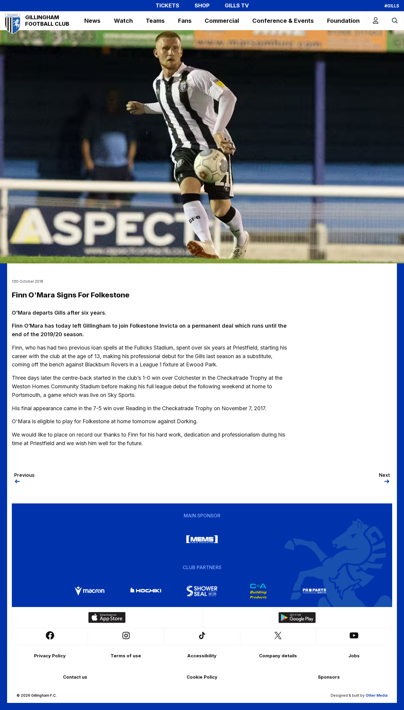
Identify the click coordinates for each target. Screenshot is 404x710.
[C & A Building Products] (258, 591)
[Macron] (89, 591)
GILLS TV (237, 5)
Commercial (222, 20)
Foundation (343, 20)
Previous (24, 475)
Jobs (354, 656)
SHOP (202, 5)
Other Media (376, 695)
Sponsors (329, 677)
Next (384, 475)
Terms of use (126, 656)
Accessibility (201, 656)
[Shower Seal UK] (202, 591)
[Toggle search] (394, 20)
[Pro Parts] (314, 591)
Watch (123, 20)
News (92, 20)
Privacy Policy (50, 656)
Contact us (75, 677)
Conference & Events (283, 20)
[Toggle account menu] (375, 20)
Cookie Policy (202, 677)
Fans (185, 20)
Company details (278, 656)
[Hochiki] (146, 591)
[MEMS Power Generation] (202, 539)
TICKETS (167, 5)
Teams (155, 20)
